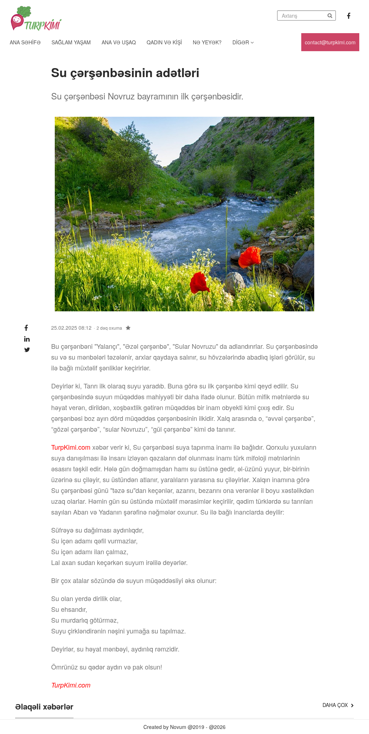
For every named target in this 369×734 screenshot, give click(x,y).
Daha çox (336, 704)
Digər (241, 42)
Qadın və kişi (164, 42)
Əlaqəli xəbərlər (44, 707)
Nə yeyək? (207, 42)
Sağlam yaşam (71, 42)
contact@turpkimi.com (330, 42)
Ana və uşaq (119, 42)
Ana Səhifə (25, 42)
